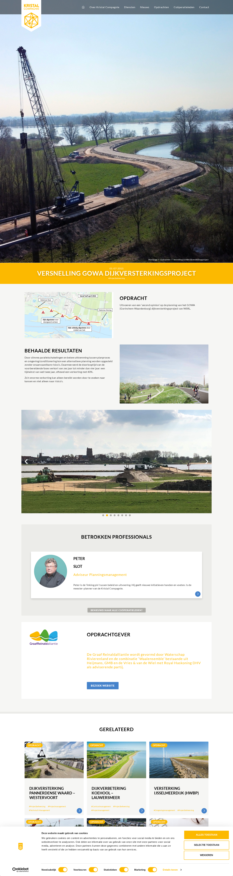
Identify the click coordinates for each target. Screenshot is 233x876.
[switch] (93, 869)
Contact (204, 7)
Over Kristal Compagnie (104, 7)
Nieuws (144, 7)
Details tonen (170, 869)
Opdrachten (161, 7)
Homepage (152, 260)
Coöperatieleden (184, 7)
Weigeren (206, 855)
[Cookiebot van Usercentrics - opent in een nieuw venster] (20, 869)
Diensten (129, 7)
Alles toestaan (206, 834)
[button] (26, 461)
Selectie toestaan (206, 845)
